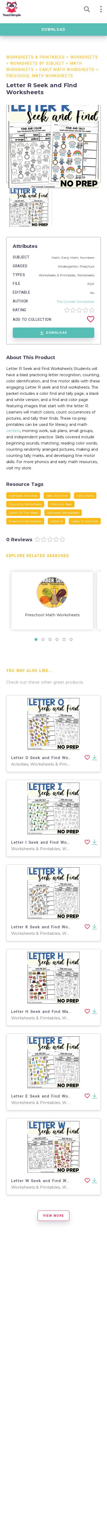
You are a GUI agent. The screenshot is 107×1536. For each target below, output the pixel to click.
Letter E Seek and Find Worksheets (49, 1096)
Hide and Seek (61, 504)
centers (13, 430)
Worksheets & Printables (35, 57)
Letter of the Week (23, 513)
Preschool (87, 266)
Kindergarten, (69, 266)
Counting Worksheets (25, 504)
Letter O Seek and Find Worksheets (49, 758)
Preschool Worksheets (25, 521)
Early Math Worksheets (67, 69)
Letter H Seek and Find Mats (41, 1011)
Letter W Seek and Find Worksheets (49, 1181)
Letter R (56, 521)
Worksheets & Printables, (58, 275)
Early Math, (71, 257)
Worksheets (84, 57)
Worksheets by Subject (37, 63)
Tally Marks (85, 496)
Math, (57, 257)
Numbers (87, 257)
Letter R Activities (84, 521)
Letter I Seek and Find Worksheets (48, 842)
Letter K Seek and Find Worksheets (49, 927)
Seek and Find (57, 496)
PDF (91, 284)
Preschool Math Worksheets (39, 76)
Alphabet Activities (23, 496)
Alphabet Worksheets (63, 513)
